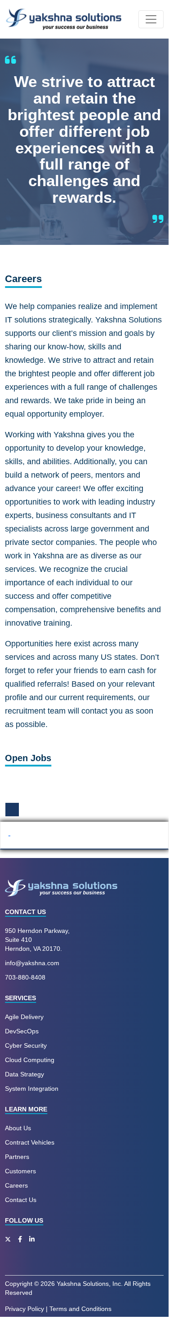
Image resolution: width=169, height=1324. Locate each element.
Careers (16, 1185)
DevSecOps (22, 1031)
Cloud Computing (29, 1059)
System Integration (31, 1088)
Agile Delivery (24, 1016)
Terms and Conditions (80, 1308)
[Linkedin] (32, 1239)
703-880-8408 (25, 977)
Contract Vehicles (29, 1142)
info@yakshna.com (32, 963)
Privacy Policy (24, 1308)
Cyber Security (26, 1045)
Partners (17, 1156)
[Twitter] (8, 1239)
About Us (18, 1128)
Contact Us (20, 1199)
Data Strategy (24, 1074)
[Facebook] (20, 1239)
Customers (20, 1171)
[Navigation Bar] (151, 19)
